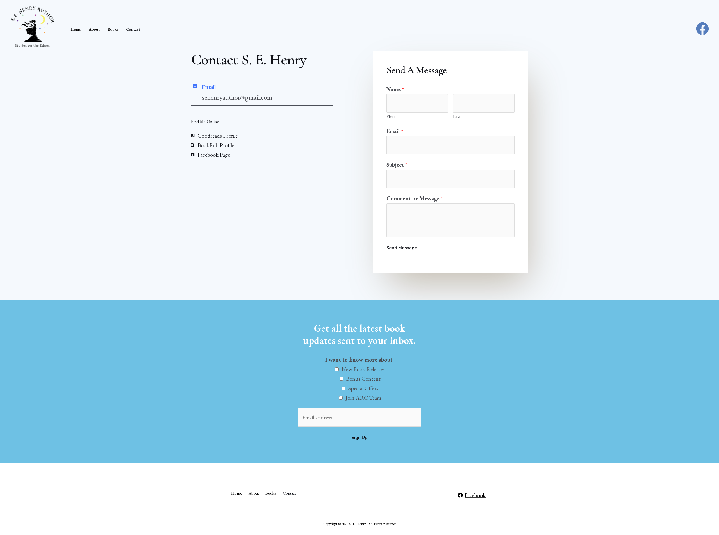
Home (75, 29)
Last (457, 116)
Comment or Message (414, 198)
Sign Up (360, 437)
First (390, 116)
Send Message (401, 247)
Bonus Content (363, 378)
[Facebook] (702, 28)
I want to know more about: (359, 359)
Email (394, 131)
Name (395, 89)
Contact (133, 29)
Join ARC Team (363, 397)
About (94, 29)
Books (113, 29)
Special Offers (363, 388)
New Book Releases (363, 369)
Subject (396, 164)
